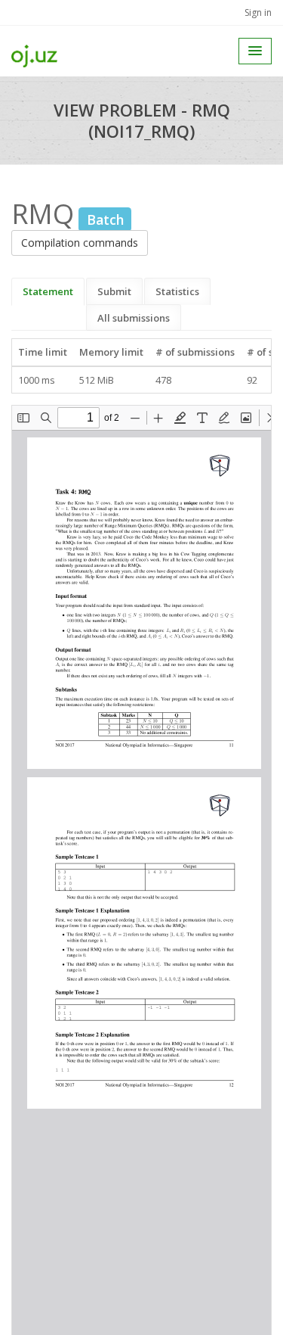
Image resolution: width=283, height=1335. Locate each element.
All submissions (133, 318)
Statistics (177, 291)
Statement (48, 291)
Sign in (258, 12)
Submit (114, 291)
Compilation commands (79, 242)
